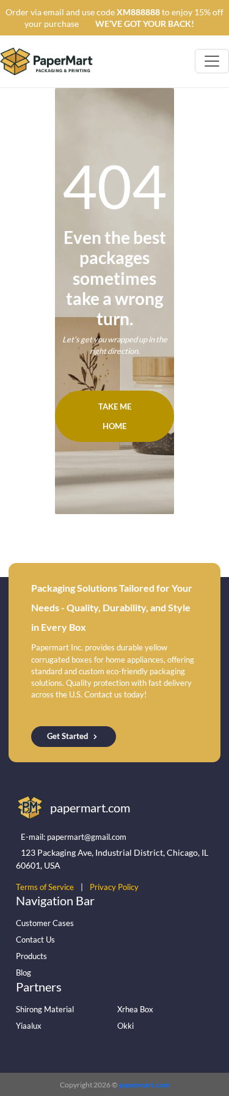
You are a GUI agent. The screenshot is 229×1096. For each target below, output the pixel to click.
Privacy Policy (114, 887)
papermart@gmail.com (86, 837)
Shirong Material (45, 1009)
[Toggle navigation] (212, 61)
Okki (125, 1026)
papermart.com (144, 1085)
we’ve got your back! (144, 23)
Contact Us (35, 939)
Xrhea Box (135, 1009)
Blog (23, 972)
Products (31, 956)
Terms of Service (45, 887)
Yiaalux (29, 1026)
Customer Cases (45, 923)
